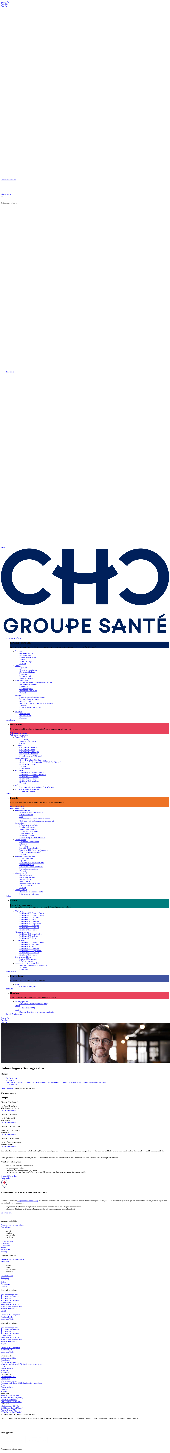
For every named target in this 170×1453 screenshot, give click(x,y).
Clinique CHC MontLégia (29, 752)
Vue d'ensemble (11, 1078)
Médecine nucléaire (26, 835)
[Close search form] (2, 196)
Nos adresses (10, 720)
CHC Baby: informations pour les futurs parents (36, 821)
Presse (3, 1366)
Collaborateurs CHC (8, 1358)
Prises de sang (24, 768)
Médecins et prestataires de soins (31, 813)
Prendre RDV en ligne (9, 1176)
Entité (17, 984)
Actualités (4, 4)
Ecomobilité (23, 687)
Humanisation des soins (28, 691)
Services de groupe (26, 678)
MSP (17, 785)
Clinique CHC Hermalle (28, 748)
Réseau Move (6, 194)
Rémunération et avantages (29, 699)
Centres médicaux (21, 758)
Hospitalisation (20, 840)
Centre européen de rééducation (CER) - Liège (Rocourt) (40, 762)
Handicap (9, 989)
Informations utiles (21, 873)
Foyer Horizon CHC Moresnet (30, 756)
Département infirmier (27, 672)
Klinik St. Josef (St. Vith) (10, 1395)
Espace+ (22, 861)
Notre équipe (5, 1178)
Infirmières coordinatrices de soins (31, 863)
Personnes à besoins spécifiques (31, 867)
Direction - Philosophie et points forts (33, 965)
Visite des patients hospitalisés (30, 852)
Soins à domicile (21, 890)
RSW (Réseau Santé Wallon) (11, 1402)
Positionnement (25, 655)
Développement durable (28, 684)
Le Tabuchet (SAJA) (27, 791)
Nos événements (25, 716)
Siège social (23, 739)
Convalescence (20, 940)
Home (3, 1088)
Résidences (19, 770)
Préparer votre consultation (29, 825)
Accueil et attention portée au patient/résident (35, 682)
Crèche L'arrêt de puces (28, 986)
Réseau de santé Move (27, 657)
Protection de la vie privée (10, 1315)
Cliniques (18, 745)
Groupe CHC (20, 737)
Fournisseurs (5, 1360)
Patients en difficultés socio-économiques (34, 850)
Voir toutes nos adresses (19, 733)
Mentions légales (7, 1317)
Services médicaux (26, 815)
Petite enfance (11, 972)
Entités (17, 1006)
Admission (23, 844)
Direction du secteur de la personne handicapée (36, 1012)
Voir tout (22, 664)
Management (24, 674)
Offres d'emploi (25, 701)
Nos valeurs (5, 1227)
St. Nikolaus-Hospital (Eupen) (12, 1398)
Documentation (11, 1084)
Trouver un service (8, 1298)
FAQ (21, 710)
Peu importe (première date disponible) (93, 1082)
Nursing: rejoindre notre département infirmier (36, 703)
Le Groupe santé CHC (14, 638)
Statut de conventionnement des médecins (34, 819)
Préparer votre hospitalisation (11, 1306)
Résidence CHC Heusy (28, 779)
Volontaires (5, 1373)
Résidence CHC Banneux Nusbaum (32, 775)
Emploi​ (3, 1311)
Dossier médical (25, 879)
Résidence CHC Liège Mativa (30, 924)
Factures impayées (26, 886)
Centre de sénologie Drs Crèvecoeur (32, 760)
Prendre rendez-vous (17, 806)
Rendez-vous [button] (10, 1080)
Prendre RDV (6, 1302)
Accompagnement (21, 1002)
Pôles (21, 817)
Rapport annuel (25, 676)
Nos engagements (21, 680)
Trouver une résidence (23, 957)
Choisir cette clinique (8, 1110)
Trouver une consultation (28, 831)
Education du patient (26, 858)
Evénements (23, 969)
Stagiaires (22, 705)
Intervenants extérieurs (9, 1362)
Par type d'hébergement (28, 959)
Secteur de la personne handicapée (27, 789)
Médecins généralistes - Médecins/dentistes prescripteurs (21, 1364)
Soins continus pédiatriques (29, 894)
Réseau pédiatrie (7, 1368)
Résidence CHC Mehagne (29, 926)
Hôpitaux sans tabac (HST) (27, 1201)
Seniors (8, 896)
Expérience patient (26, 689)
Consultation (19, 823)
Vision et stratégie (25, 662)
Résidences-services (22, 932)
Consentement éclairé (27, 877)
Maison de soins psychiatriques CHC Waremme (36, 787)
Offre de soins (5, 1245)
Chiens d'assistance (26, 875)
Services (10, 1088)
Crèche (22, 743)
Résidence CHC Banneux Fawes (31, 773)
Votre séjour (23, 846)
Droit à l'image (24, 881)
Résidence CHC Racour (28, 930)
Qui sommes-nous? (26, 653)
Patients (8, 793)
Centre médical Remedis (28, 764)
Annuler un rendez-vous (28, 829)
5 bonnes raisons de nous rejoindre (32, 697)
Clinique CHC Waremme (28, 754)
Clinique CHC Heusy (27, 750)
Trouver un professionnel (10, 1296)
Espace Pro (5, 2)
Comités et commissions (28, 670)
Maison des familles (26, 865)
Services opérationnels (27, 741)
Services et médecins (22, 810)
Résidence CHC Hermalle (29, 777)
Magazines (23, 718)
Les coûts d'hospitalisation (29, 848)
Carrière (18, 695)
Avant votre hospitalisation (29, 842)
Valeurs (22, 659)
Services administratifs (9, 1309)
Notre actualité (24, 714)
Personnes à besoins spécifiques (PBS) (33, 1004)
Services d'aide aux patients (25, 856)
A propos (18, 651)
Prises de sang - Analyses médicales (32, 838)
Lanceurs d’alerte (7, 1319)
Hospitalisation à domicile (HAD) (31, 892)
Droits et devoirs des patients (29, 883)
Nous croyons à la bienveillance (12, 1225)
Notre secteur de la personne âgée (27, 963)
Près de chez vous (25, 961)
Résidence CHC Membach (29, 928)
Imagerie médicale (26, 833)
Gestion (17, 666)
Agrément (23, 668)
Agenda (4, 6)
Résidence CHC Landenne (29, 781)
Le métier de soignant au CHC (30, 707)
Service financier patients (28, 869)
